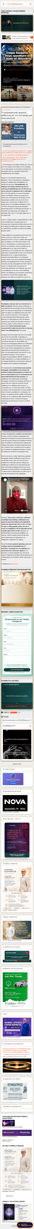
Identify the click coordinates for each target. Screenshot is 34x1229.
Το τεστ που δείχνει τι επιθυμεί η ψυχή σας (15, 155)
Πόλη (5, 648)
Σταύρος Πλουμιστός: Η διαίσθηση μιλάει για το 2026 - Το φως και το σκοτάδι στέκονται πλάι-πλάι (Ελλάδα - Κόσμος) (17, 1050)
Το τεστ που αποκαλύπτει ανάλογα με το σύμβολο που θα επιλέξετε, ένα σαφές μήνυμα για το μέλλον (17, 151)
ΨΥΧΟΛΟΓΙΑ (8, 109)
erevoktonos (14, 564)
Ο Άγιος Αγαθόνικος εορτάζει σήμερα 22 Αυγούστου (16, 81)
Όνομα (5, 628)
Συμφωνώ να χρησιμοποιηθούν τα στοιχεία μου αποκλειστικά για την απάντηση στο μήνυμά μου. (17, 665)
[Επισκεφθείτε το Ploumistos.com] (6, 23)
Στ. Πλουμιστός (15, 4)
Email (5, 641)
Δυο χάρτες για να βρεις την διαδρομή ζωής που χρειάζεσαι (21, 37)
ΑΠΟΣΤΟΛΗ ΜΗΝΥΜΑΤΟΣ (17, 669)
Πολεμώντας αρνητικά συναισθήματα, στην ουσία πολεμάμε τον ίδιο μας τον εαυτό (16, 753)
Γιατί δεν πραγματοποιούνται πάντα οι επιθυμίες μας (24, 95)
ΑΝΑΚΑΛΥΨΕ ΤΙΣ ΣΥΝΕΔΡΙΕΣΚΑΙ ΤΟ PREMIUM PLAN (17, 855)
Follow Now (13, 783)
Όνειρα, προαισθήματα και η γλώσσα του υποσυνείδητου (17, 63)
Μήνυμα (6, 654)
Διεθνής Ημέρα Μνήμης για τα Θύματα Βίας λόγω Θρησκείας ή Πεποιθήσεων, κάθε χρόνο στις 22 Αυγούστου (9, 92)
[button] (17, 838)
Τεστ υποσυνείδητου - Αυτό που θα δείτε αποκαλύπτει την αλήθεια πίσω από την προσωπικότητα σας (14, 159)
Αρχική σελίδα (9, 1196)
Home (2, 109)
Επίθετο (6, 635)
